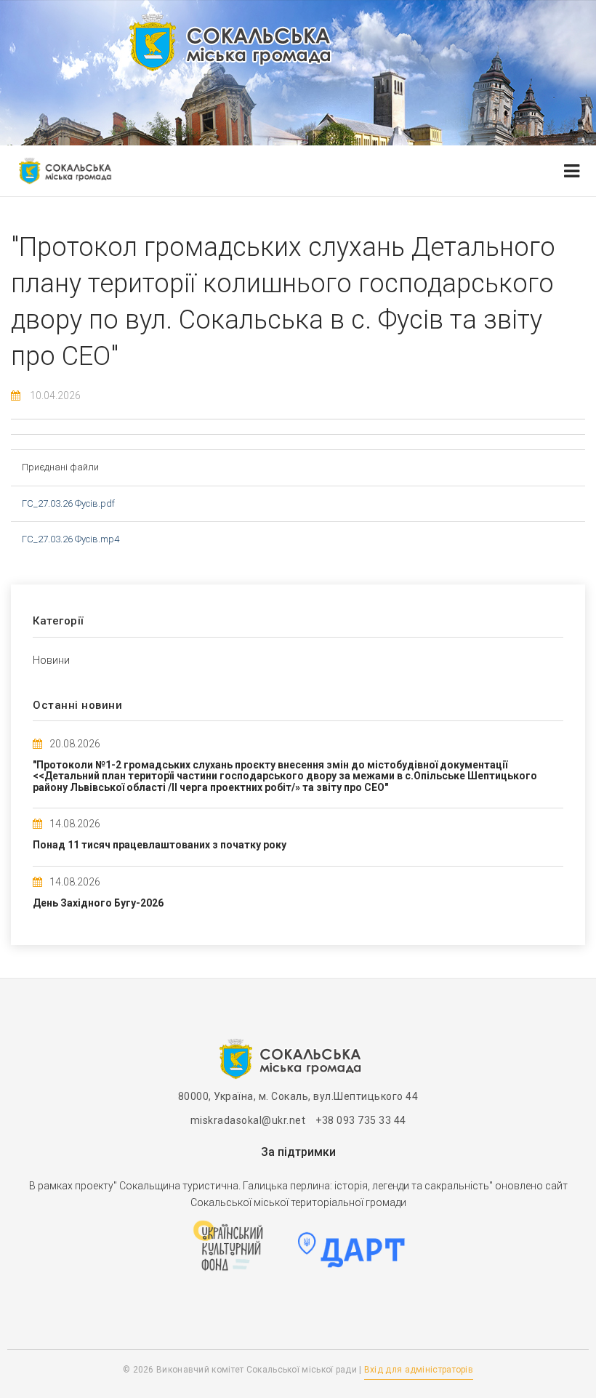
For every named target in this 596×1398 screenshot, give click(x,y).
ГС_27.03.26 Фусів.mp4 (70, 539)
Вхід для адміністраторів (418, 1370)
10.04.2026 (55, 395)
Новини (51, 660)
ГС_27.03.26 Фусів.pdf (68, 503)
